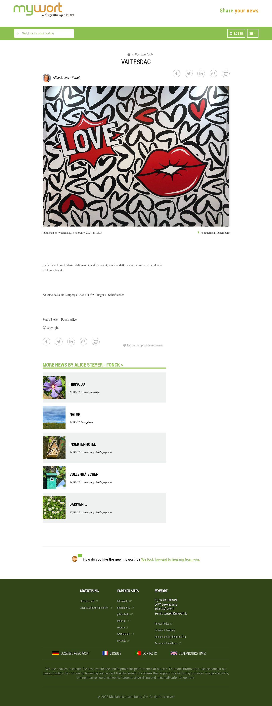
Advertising (89, 591)
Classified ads (87, 601)
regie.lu (121, 627)
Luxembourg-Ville (89, 392)
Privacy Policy (162, 623)
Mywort (161, 591)
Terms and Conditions (166, 643)
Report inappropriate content (144, 345)
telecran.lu (123, 601)
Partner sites (128, 591)
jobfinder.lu (123, 614)
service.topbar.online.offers (94, 608)
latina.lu (121, 621)
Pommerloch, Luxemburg (215, 232)
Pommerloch (144, 54)
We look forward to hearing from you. (170, 559)
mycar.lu (122, 640)
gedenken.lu (124, 608)
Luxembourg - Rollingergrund (96, 452)
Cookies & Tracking (165, 630)
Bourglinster (87, 422)
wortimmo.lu (124, 634)
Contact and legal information (170, 637)
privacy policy (53, 673)
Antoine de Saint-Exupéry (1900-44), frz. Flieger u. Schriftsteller (83, 295)
